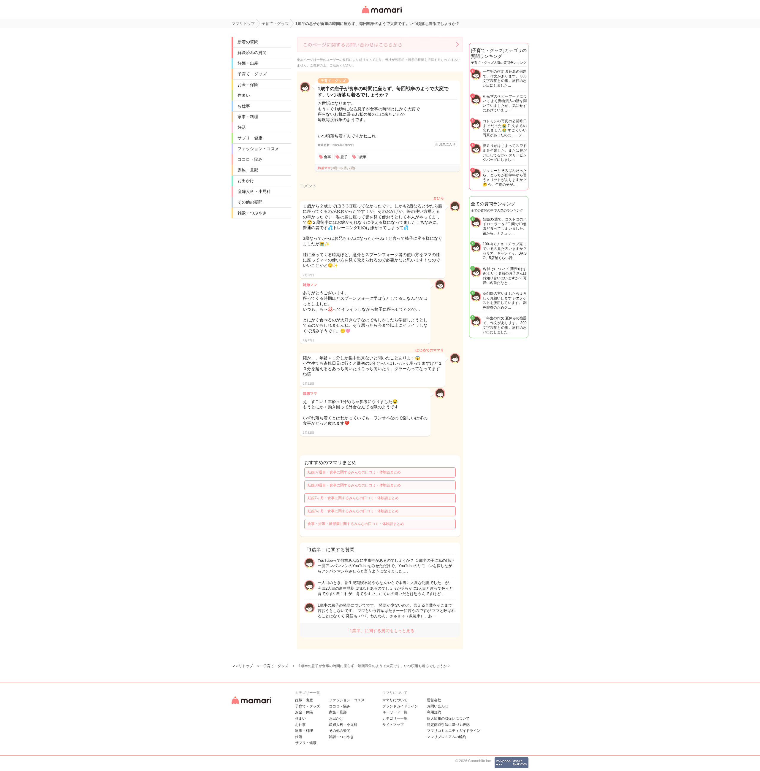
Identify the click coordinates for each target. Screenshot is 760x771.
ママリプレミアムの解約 (446, 737)
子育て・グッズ (252, 74)
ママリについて (394, 700)
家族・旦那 (248, 170)
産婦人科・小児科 (254, 191)
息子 (344, 157)
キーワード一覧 (394, 712)
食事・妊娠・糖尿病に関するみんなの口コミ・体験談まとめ (356, 524)
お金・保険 (248, 84)
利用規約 (434, 712)
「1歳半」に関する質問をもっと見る (380, 630)
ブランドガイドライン (400, 706)
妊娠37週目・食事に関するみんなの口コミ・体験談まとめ (354, 472)
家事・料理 (248, 116)
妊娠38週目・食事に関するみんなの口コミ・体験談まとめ (354, 485)
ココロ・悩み (250, 159)
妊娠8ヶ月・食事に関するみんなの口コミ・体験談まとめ (353, 511)
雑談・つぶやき (252, 212)
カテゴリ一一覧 (394, 718)
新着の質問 (248, 41)
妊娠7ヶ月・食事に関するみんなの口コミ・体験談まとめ (353, 498)
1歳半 (361, 157)
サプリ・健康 (250, 138)
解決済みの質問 (252, 52)
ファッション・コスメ (258, 148)
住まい (244, 95)
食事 (327, 157)
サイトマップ (393, 725)
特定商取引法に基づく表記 (448, 725)
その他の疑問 (250, 202)
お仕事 (244, 106)
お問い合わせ (437, 706)
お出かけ (246, 180)
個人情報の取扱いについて (448, 718)
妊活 (242, 127)
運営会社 (434, 700)
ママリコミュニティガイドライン (453, 731)
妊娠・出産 (248, 63)
